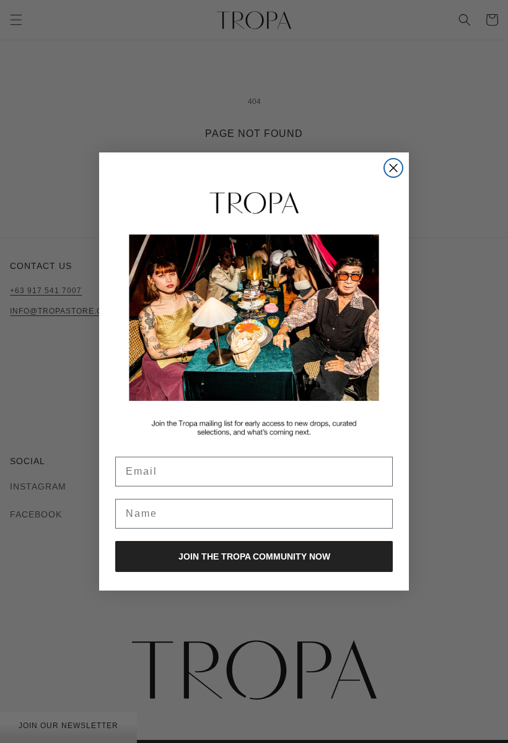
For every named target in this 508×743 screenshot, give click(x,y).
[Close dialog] (393, 168)
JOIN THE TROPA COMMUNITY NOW (254, 556)
